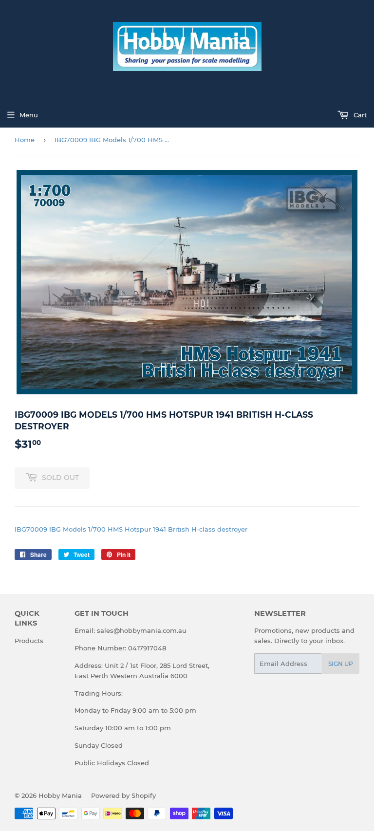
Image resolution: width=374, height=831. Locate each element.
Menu (28, 115)
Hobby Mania (60, 795)
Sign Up (340, 663)
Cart (359, 115)
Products (29, 641)
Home (25, 140)
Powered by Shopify (123, 795)
